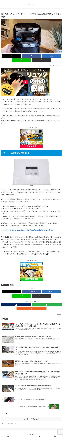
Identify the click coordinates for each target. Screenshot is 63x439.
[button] (41, 60)
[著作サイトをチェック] (16, 304)
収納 (12, 284)
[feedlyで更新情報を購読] (47, 304)
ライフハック (5, 284)
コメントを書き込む (31, 419)
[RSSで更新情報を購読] (31, 308)
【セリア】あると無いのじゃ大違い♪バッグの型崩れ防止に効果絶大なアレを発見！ (27, 230)
